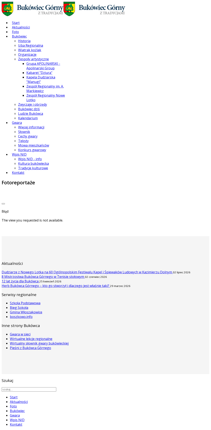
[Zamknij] (3, 203)
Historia (24, 41)
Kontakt (18, 172)
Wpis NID (19, 154)
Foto (15, 32)
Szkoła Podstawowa (25, 303)
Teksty (23, 141)
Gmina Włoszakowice (26, 312)
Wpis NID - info (30, 159)
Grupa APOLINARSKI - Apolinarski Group (43, 65)
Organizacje (27, 54)
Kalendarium (28, 118)
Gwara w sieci (20, 334)
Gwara (17, 122)
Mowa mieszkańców (33, 145)
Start (16, 22)
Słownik (24, 131)
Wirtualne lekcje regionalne (31, 338)
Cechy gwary (28, 136)
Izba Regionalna (30, 45)
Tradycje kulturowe (33, 168)
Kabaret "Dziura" (39, 72)
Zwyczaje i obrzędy (32, 104)
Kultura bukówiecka (33, 163)
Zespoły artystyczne (33, 59)
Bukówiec (19, 36)
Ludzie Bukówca (30, 113)
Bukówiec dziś (29, 109)
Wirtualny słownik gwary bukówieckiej (39, 343)
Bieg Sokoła (19, 307)
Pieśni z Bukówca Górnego (30, 348)
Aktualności (21, 27)
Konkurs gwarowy (32, 150)
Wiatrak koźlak (29, 50)
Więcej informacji (31, 127)
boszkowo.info (21, 316)
